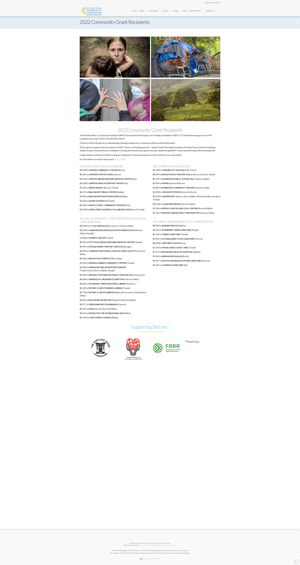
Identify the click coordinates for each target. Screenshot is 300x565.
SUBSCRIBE (209, 2)
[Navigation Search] (217, 10)
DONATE (217, 2)
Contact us (154, 545)
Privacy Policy (144, 545)
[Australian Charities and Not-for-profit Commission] (150, 558)
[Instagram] (194, 2)
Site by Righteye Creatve (167, 545)
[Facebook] (198, 2)
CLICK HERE (120, 159)
